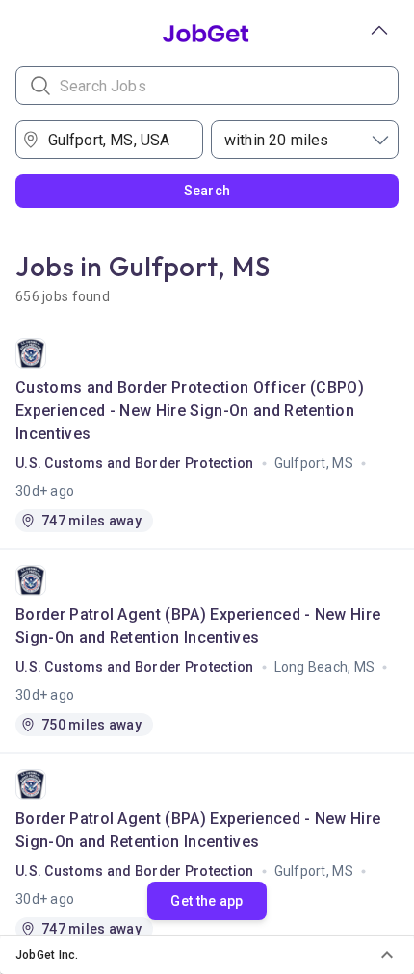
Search (207, 190)
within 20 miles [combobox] (276, 140)
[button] (207, 955)
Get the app (206, 901)
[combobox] (116, 139)
